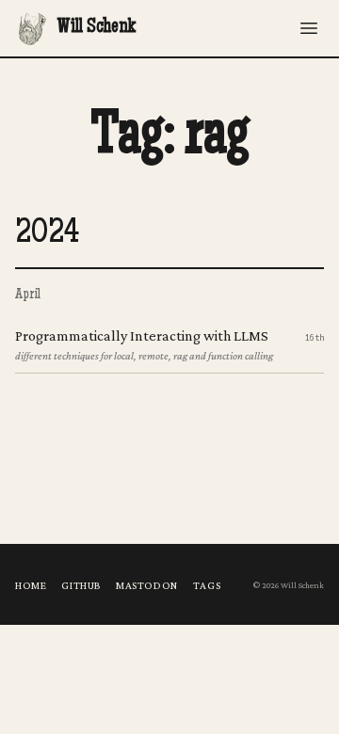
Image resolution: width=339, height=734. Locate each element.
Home (30, 585)
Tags (206, 585)
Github (81, 585)
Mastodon (147, 585)
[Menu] (309, 28)
